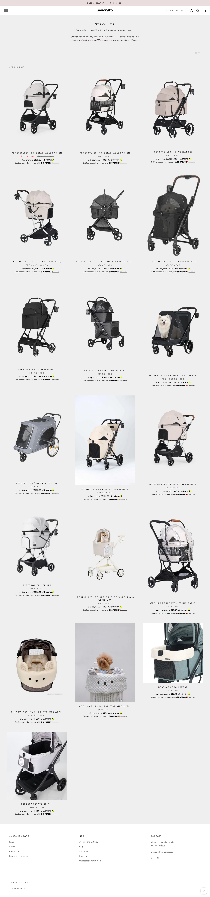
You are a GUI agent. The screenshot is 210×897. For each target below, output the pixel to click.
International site (166, 842)
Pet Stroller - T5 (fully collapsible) (173, 484)
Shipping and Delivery (88, 842)
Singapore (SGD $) (173, 11)
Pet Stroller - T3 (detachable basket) (105, 153)
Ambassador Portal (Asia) (90, 860)
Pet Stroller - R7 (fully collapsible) (173, 375)
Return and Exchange (18, 856)
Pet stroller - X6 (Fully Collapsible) (105, 489)
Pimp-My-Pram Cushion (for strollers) (37, 712)
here (163, 845)
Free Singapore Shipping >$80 (105, 3)
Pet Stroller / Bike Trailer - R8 (37, 483)
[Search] (197, 10)
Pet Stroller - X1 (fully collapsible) (173, 262)
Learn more (55, 163)
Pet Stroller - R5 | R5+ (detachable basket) (105, 262)
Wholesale (83, 851)
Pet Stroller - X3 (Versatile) (173, 152)
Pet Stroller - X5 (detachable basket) (37, 153)
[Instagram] (158, 858)
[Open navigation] (6, 10)
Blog (81, 846)
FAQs (11, 842)
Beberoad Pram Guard (173, 687)
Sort (198, 53)
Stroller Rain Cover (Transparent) (173, 603)
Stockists (83, 856)
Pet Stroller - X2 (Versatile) (37, 369)
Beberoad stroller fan (37, 804)
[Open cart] (204, 10)
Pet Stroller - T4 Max (37, 585)
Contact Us (14, 851)
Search (12, 846)
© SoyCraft (18, 889)
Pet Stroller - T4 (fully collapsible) (36, 262)
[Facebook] (152, 858)
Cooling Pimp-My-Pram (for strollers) (105, 706)
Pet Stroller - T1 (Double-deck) (105, 370)
